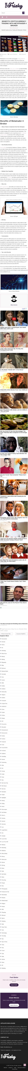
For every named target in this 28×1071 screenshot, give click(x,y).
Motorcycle (4, 859)
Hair (3, 780)
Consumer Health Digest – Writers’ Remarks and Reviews (22, 633)
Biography (4, 662)
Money (3, 856)
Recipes (3, 897)
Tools (3, 944)
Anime (3, 644)
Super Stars (4, 927)
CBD (3, 682)
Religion (3, 903)
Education (4, 727)
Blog (3, 665)
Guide (3, 774)
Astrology (4, 650)
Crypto (3, 712)
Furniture (4, 750)
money (1, 268)
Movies (3, 862)
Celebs (3, 685)
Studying (4, 921)
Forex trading (3, 147)
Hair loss (4, 788)
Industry (3, 818)
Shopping (4, 912)
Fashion (3, 738)
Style (3, 924)
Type (3, 953)
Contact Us (10, 1067)
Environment (4, 732)
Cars (3, 677)
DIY (2, 721)
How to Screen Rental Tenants (7, 633)
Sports (3, 918)
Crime (3, 709)
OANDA (1, 630)
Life (2, 832)
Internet (3, 821)
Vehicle (3, 959)
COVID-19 (4, 706)
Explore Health (14, 984)
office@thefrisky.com (8, 1047)
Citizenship (4, 691)
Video (3, 962)
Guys (3, 777)
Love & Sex (4, 838)
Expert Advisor (23, 247)
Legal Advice (4, 830)
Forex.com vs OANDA (14, 68)
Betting (3, 659)
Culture (3, 715)
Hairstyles (4, 791)
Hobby (3, 803)
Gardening (4, 762)
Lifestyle (3, 835)
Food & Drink (4, 747)
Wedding (4, 968)
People (3, 882)
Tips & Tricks (4, 941)
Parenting (4, 880)
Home (3, 806)
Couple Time (4, 703)
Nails (3, 871)
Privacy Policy (14, 1069)
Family (3, 735)
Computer (4, 700)
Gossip (3, 771)
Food (3, 744)
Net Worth (4, 874)
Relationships (5, 900)
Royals (3, 906)
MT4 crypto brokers (4, 186)
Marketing (4, 847)
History (3, 800)
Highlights (4, 797)
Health (3, 794)
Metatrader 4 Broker (23, 629)
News (3, 877)
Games (3, 759)
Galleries (4, 753)
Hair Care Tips (5, 782)
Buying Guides (5, 671)
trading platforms (21, 58)
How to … (4, 815)
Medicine (4, 850)
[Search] (23, 13)
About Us (5, 1067)
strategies (6, 630)
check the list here (23, 90)
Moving (3, 865)
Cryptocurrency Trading (9, 629)
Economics (4, 724)
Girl (2, 768)
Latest (15, 1067)
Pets (3, 885)
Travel (3, 950)
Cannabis (4, 674)
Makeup (3, 844)
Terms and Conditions (22, 1067)
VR (2, 965)
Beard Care (4, 653)
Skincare (4, 915)
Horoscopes (4, 809)
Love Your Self (5, 841)
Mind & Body (4, 853)
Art (2, 647)
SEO (3, 909)
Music (3, 868)
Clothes (3, 697)
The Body (4, 935)
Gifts (3, 765)
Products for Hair (5, 891)
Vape (3, 956)
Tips (3, 938)
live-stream (9, 177)
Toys (3, 947)
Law (3, 827)
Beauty (3, 656)
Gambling (4, 756)
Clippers (3, 694)
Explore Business (14, 1005)
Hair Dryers (4, 785)
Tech (3, 930)
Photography (4, 888)
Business (15, 54)
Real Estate (4, 894)
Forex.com (16, 629)
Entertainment (5, 730)
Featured (4, 741)
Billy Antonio (4, 54)
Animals (3, 641)
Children (3, 688)
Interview (4, 824)
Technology (4, 932)
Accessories (4, 638)
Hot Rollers (4, 812)
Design (3, 718)
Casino (3, 680)
